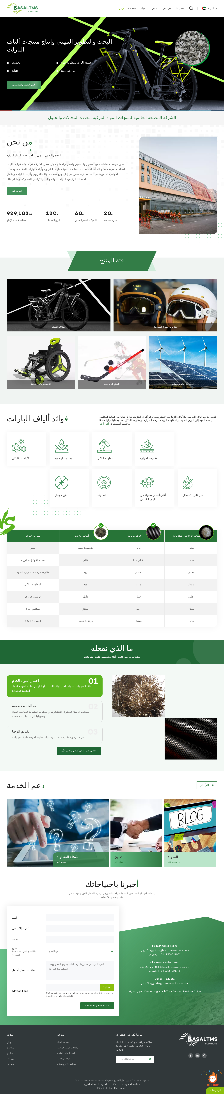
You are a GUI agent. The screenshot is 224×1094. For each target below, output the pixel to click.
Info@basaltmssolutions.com (172, 950)
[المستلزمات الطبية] (41, 362)
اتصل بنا (180, 8)
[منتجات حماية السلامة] (165, 305)
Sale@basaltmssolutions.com (172, 967)
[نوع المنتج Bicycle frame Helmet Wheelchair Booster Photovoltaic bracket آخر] (80, 951)
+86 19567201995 (170, 971)
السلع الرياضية (112, 384)
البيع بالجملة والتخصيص (24, 81)
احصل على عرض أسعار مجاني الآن (78, 750)
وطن (121, 8)
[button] (216, 63)
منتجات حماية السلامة (165, 327)
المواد (144, 8)
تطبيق (155, 8)
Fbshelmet (120, 1088)
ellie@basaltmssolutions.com (171, 983)
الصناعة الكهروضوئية (183, 384)
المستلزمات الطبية (41, 384)
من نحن (167, 8)
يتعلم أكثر (61, 862)
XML (115, 1084)
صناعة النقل (58, 327)
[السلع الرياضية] (112, 362)
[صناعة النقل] (58, 305)
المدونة (173, 857)
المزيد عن (17, 191)
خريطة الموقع (96, 1084)
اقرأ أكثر (58, 329)
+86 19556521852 (170, 954)
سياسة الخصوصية (131, 1084)
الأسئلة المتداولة (68, 857)
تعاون (118, 857)
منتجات (132, 8)
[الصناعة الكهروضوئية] (183, 362)
